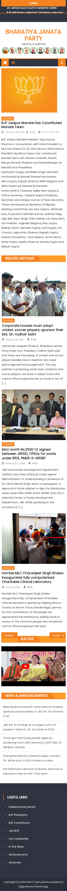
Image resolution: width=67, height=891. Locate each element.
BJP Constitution (19, 823)
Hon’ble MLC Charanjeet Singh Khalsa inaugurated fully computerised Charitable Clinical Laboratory (32, 577)
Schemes (15, 862)
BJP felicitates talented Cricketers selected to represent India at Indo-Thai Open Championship (33, 755)
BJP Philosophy (18, 815)
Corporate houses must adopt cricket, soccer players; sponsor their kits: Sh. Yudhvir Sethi (32, 329)
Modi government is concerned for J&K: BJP (11, 635)
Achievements (18, 854)
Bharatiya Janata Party (33, 35)
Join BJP (14, 831)
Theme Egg (41, 886)
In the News (16, 846)
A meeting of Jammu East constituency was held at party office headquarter (59, 635)
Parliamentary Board (22, 807)
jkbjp (33, 132)
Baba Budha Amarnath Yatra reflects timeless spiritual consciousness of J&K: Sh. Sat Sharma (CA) (33, 773)
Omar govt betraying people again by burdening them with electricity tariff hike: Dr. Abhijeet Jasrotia (32, 724)
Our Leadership (18, 839)
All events (7, 118)
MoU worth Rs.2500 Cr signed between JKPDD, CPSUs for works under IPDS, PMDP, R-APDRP (29, 453)
